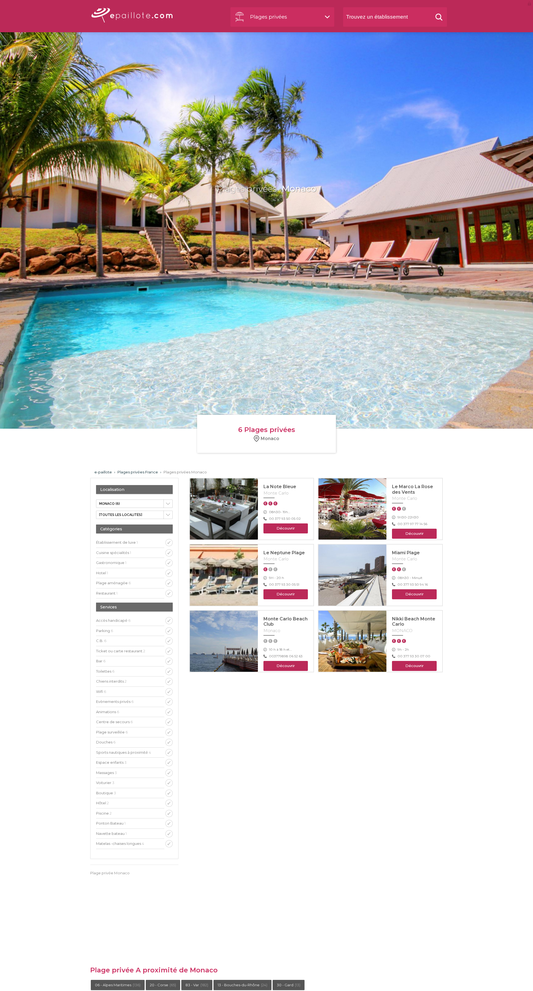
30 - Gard (288, 985)
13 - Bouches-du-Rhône (242, 985)
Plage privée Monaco (110, 873)
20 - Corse (163, 985)
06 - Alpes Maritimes (117, 985)
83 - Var (196, 985)
